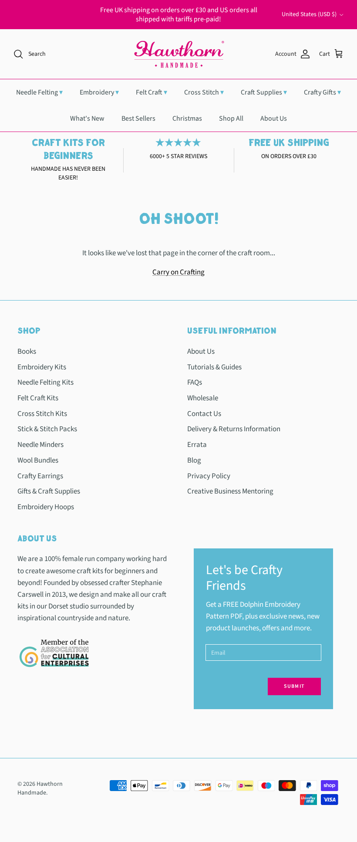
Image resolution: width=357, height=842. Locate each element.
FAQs (194, 382)
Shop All (231, 118)
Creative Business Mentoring (230, 491)
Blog (194, 460)
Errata (197, 445)
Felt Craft (151, 92)
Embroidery (99, 92)
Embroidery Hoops (45, 507)
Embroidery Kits (41, 367)
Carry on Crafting (178, 272)
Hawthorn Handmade (40, 788)
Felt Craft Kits (37, 398)
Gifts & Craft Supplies (48, 491)
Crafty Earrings (40, 476)
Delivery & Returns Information (233, 429)
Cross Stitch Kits (42, 414)
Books (26, 351)
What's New (87, 118)
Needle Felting (39, 92)
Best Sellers (138, 118)
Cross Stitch (204, 92)
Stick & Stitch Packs (47, 429)
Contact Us (204, 414)
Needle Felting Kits (45, 382)
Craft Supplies (264, 92)
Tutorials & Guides (214, 367)
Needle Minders (40, 445)
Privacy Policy (208, 476)
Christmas (187, 118)
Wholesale (202, 398)
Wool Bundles (37, 460)
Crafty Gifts (322, 92)
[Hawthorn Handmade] (178, 54)
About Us (273, 118)
